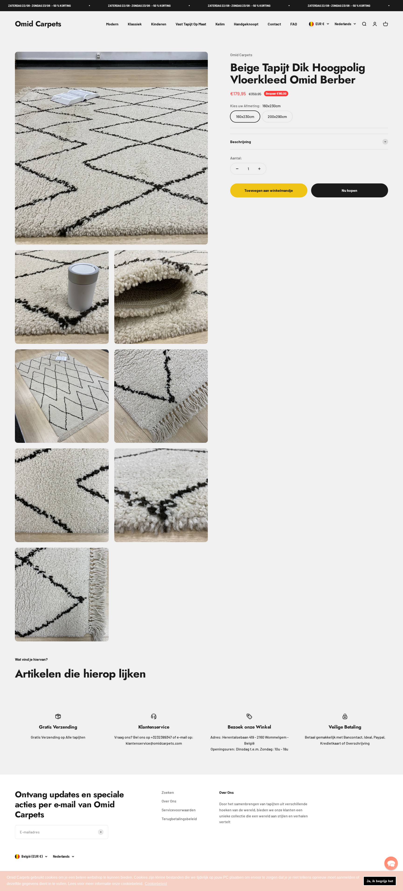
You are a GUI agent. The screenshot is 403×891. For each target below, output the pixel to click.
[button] (391, 863)
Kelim (220, 24)
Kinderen (158, 24)
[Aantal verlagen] (237, 168)
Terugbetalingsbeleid (179, 818)
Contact (274, 24)
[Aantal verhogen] (259, 168)
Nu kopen (349, 190)
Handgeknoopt (246, 24)
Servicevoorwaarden (179, 810)
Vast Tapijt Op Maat (191, 24)
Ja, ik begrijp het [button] (380, 881)
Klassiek (135, 24)
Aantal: (236, 158)
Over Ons (169, 801)
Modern (112, 24)
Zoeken (168, 792)
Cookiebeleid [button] (156, 884)
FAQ (293, 24)
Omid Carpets (241, 54)
